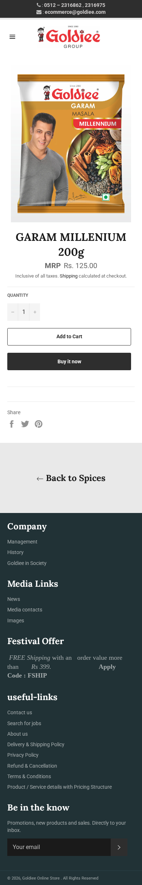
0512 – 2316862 (63, 5)
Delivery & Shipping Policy (35, 744)
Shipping (69, 276)
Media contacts (24, 610)
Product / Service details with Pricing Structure (59, 787)
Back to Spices (75, 478)
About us (17, 734)
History (15, 552)
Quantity (17, 295)
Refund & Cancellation (32, 766)
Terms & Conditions (29, 776)
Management (22, 542)
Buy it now (69, 361)
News (13, 599)
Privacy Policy (23, 755)
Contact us (19, 712)
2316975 (95, 5)
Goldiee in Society (27, 563)
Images (15, 620)
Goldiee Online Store (41, 878)
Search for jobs (24, 723)
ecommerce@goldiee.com (75, 12)
